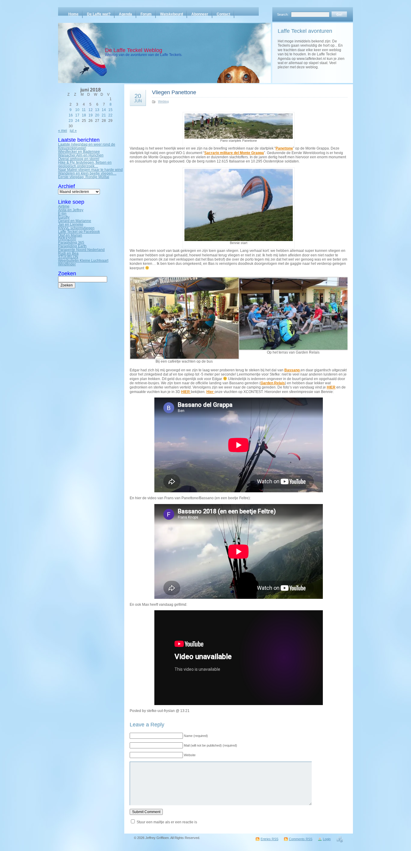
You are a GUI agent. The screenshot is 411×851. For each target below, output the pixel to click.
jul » (73, 130)
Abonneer (199, 14)
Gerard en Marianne (74, 221)
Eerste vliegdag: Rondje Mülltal (83, 177)
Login (327, 839)
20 (97, 115)
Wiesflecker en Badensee (79, 152)
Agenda (125, 14)
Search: (283, 14)
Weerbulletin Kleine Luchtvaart (83, 260)
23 (71, 120)
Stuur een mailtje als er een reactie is (167, 822)
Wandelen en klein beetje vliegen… (87, 173)
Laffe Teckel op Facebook (79, 232)
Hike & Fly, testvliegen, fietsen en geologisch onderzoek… (85, 164)
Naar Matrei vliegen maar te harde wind (90, 170)
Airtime (64, 206)
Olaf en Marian (70, 235)
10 (77, 110)
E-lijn (62, 214)
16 (71, 115)
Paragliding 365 (71, 242)
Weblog (163, 101)
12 (90, 110)
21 (104, 115)
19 (90, 115)
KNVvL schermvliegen (76, 228)
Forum (146, 14)
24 (77, 120)
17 (77, 115)
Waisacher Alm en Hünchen (81, 155)
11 (84, 110)
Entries (269, 839)
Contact (223, 14)
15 (110, 110)
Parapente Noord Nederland (81, 250)
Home (73, 14)
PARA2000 (67, 239)
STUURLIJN (68, 257)
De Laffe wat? (98, 14)
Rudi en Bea (68, 253)
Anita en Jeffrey (70, 210)
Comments (300, 839)
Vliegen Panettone (174, 92)
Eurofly (64, 217)
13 (97, 110)
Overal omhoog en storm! (78, 159)
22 (110, 115)
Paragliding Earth (72, 246)
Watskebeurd (171, 14)
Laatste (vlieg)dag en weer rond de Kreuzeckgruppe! (86, 146)
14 (104, 110)
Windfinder (67, 264)
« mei (62, 130)
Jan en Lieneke (70, 224)
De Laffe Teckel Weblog (133, 50)
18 (84, 115)
